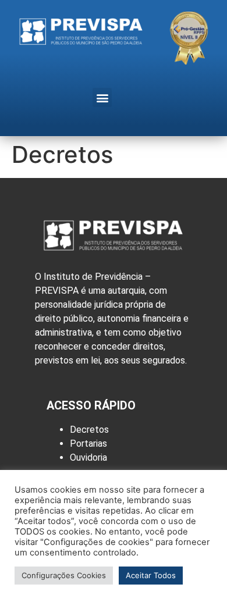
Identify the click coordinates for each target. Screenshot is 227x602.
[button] (102, 97)
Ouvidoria (88, 457)
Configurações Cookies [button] (64, 575)
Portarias (88, 443)
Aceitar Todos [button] (151, 575)
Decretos (89, 429)
